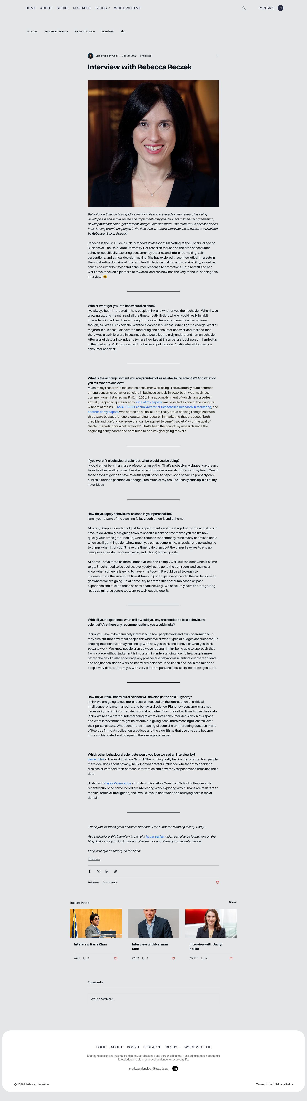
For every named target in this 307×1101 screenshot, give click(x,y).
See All (233, 902)
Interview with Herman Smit (150, 946)
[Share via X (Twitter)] (98, 871)
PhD (123, 31)
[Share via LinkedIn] (107, 871)
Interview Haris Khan (90, 944)
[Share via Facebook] (89, 871)
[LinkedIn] (175, 1068)
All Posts (32, 31)
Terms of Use (264, 1084)
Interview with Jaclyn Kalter (206, 946)
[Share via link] (115, 871)
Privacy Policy (284, 1084)
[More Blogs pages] (109, 8)
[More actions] (217, 56)
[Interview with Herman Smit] (153, 923)
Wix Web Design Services (129, 1099)
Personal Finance (85, 31)
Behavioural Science (56, 31)
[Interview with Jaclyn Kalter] (211, 923)
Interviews (108, 31)
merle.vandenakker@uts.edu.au (148, 1068)
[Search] (244, 8)
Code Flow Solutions (162, 1099)
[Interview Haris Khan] (96, 923)
